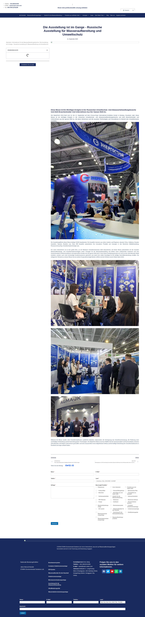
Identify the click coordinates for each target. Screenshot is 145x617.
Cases (91, 15)
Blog (108, 15)
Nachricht (23, 606)
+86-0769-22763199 (12, 7)
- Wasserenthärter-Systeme (131, 502)
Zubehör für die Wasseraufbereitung (53, 15)
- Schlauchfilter (101, 490)
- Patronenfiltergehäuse (118, 490)
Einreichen (54, 523)
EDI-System (51, 569)
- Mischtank (101, 492)
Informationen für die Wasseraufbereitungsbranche (25, 42)
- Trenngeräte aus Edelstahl (131, 493)
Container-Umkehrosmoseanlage (57, 566)
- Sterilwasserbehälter (103, 496)
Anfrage (53, 485)
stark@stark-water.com (15, 5)
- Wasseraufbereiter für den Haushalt (118, 509)
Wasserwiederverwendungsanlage (58, 592)
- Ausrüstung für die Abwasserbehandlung (117, 513)
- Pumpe (100, 501)
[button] (47, 50)
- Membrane (115, 499)
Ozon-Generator (116, 487)
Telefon (53, 478)
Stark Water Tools (99, 15)
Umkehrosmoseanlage (54, 576)
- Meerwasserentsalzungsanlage (102, 514)
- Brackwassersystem (117, 505)
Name (53, 471)
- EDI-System (101, 508)
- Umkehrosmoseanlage (133, 508)
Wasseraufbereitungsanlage (34, 15)
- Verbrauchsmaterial (132, 496)
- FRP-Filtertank (102, 499)
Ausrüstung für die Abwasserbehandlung (54, 584)
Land (97, 478)
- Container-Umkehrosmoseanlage (132, 506)
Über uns (112, 15)
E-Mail (98, 471)
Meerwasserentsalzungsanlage (57, 580)
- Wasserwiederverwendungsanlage (103, 519)
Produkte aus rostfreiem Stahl (72, 15)
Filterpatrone (101, 487)
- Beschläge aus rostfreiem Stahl (117, 493)
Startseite (23, 15)
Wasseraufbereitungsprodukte (117, 518)
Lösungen (84, 15)
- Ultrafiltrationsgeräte (132, 512)
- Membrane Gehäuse (132, 499)
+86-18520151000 (14, 3)
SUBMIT (23, 613)
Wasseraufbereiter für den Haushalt (58, 573)
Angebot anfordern (121, 15)
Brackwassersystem (54, 562)
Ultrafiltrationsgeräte (54, 588)
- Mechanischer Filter (132, 490)
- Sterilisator (115, 501)
